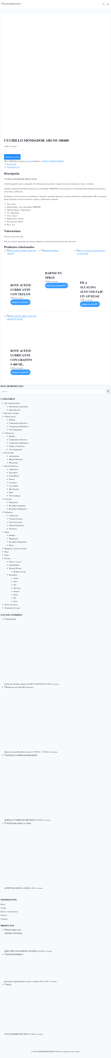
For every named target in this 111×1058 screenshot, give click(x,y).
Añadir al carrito (12, 157)
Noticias (4, 915)
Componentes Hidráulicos (19, 426)
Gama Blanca (14, 476)
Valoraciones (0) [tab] (13, 167)
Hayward (17, 588)
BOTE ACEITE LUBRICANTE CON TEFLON (20, 289)
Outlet (6, 555)
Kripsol (16, 591)
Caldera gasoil (9, 416)
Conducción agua (15, 519)
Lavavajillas (13, 485)
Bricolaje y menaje (11, 413)
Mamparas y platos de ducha (15, 548)
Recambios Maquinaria (18, 509)
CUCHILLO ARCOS (56, 161)
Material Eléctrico (16, 459)
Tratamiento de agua (12, 608)
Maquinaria (13, 502)
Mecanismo (13, 462)
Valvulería (13, 528)
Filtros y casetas (15, 561)
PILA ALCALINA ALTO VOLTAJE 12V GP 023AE (91, 289)
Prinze (16, 594)
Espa (15, 581)
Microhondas (14, 489)
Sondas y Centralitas (17, 446)
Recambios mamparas (17, 505)
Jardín (6, 532)
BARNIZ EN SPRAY (53, 275)
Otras (6, 552)
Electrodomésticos (11, 466)
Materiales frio (14, 410)
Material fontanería (16, 525)
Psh (15, 598)
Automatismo (14, 456)
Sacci (16, 601)
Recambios (13, 575)
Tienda (3, 908)
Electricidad (9, 452)
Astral (16, 578)
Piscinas (7, 558)
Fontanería (8, 512)
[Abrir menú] (108, 4)
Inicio (3, 904)
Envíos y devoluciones (9, 911)
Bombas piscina (20, 571)
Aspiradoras (13, 469)
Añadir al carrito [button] (18, 302)
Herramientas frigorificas (18, 406)
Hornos (12, 479)
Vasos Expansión (15, 429)
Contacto (4, 919)
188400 (44, 161)
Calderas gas (9, 433)
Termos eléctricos (11, 604)
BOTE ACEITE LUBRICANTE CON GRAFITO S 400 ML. (21, 357)
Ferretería (29, 161)
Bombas (12, 419)
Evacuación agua (15, 522)
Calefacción (13, 515)
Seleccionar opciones (54, 285)
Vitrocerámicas (15, 495)
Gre (15, 585)
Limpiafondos (14, 565)
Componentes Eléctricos (18, 423)
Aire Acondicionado (12, 403)
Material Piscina (15, 568)
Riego (11, 545)
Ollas (11, 492)
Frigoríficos (13, 472)
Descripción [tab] (11, 164)
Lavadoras (13, 482)
